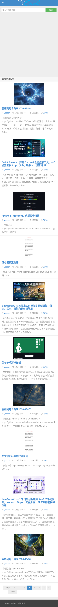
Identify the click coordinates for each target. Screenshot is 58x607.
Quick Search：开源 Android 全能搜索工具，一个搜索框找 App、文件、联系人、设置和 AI (29, 164)
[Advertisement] (29, 44)
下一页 (12, 591)
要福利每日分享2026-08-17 (16, 409)
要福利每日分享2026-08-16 (16, 559)
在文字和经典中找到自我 (15, 456)
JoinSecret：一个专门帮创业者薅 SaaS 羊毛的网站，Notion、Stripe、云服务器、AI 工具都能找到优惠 (28, 502)
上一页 (7, 587)
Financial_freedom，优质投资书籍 (20, 215)
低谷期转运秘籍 (10, 262)
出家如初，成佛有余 (29, 3)
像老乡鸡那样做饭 (11, 362)
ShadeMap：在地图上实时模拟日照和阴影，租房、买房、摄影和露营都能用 (27, 307)
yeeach (7, 112)
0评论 (45, 112)
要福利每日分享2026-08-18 (16, 108)
